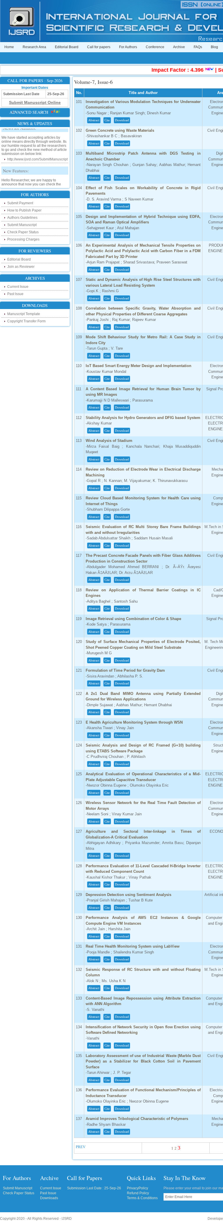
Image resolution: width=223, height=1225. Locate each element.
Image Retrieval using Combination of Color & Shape (133, 619)
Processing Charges (23, 239)
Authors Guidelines (22, 218)
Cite (107, 120)
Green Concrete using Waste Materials (120, 130)
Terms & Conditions (142, 1198)
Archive (179, 47)
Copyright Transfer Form (26, 321)
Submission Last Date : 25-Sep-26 (94, 1188)
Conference (155, 47)
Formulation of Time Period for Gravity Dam (125, 670)
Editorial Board (66, 47)
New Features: (16, 166)
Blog (214, 47)
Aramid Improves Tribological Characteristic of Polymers (137, 1118)
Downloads (49, 1198)
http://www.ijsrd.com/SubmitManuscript (37, 155)
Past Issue (15, 294)
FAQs (198, 47)
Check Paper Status (23, 232)
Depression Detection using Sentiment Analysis (128, 894)
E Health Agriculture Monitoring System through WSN (134, 722)
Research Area (34, 47)
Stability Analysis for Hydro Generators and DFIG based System (143, 417)
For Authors (128, 47)
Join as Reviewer (21, 267)
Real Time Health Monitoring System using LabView (132, 946)
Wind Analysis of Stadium (109, 440)
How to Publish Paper (24, 210)
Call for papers (98, 47)
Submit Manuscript (22, 225)
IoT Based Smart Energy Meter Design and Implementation (138, 366)
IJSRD (67, 1219)
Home (9, 47)
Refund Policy (138, 1193)
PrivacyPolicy (137, 1188)
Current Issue (17, 287)
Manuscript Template (23, 314)
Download (122, 120)
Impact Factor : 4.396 (168, 70)
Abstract (93, 120)
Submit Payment (20, 203)
